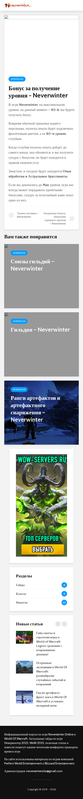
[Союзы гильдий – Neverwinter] (41, 276)
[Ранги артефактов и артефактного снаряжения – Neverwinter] (41, 412)
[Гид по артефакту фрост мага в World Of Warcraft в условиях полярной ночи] (24, 697)
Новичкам (17, 79)
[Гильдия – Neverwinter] (41, 344)
